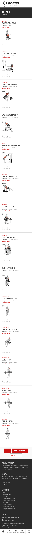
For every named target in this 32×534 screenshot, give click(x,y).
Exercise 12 (5, 358)
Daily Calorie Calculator (9, 500)
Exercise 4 (5, 113)
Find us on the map (8, 520)
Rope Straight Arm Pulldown (11, 145)
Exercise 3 (5, 82)
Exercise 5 (5, 143)
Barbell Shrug (6, 360)
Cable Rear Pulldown (9, 23)
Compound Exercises (9, 508)
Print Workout (20, 450)
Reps (7, 46)
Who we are (6, 482)
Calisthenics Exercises (9, 506)
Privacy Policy (7, 494)
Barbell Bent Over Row (9, 84)
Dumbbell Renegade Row (9, 176)
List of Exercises (7, 504)
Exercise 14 (5, 419)
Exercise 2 (5, 51)
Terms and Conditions (9, 498)
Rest (10, 46)
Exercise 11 (5, 327)
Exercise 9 (5, 266)
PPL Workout (6, 502)
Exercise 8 (5, 235)
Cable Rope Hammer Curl (10, 298)
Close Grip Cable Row (9, 53)
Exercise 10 (5, 296)
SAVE (7, 450)
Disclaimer (6, 496)
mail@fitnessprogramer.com (11, 517)
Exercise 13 (5, 388)
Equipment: (5, 25)
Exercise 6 (5, 174)
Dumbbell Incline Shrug (9, 329)
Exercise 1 (5, 21)
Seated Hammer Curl (8, 268)
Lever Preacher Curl (8, 237)
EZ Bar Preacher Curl (9, 207)
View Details (5, 27)
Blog (4, 492)
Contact (5, 484)
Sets (3, 46)
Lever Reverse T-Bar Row (10, 115)
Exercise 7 (5, 205)
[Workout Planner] (10, 3)
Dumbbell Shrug (7, 421)
